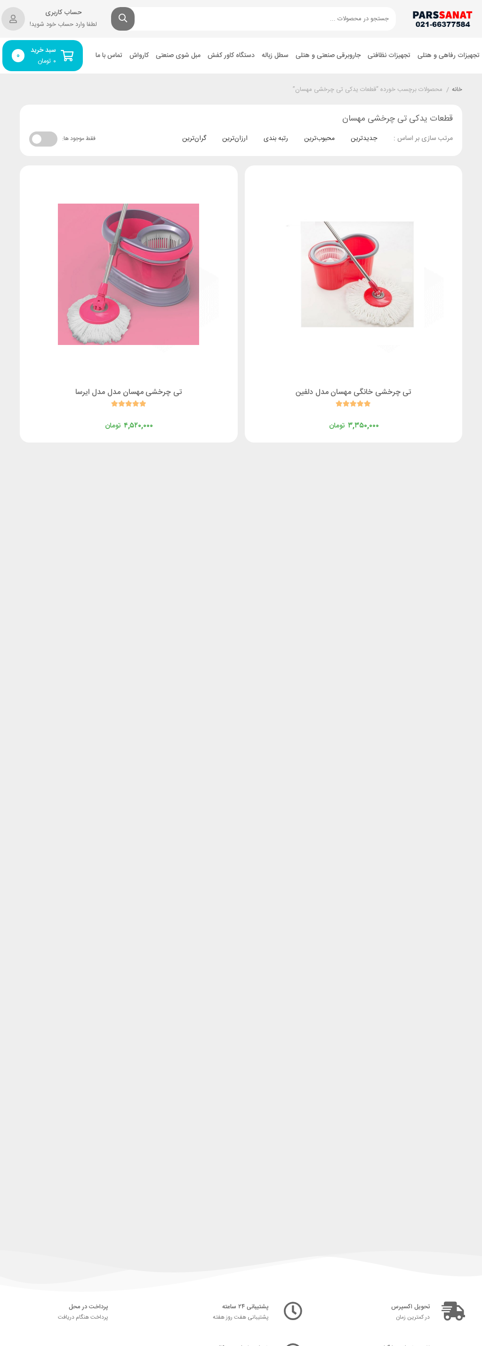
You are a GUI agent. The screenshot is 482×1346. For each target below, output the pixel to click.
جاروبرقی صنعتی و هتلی (328, 56)
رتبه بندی (276, 138)
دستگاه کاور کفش (231, 56)
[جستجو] (123, 19)
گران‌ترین (194, 138)
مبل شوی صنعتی (178, 56)
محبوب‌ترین (319, 138)
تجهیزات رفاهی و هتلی (449, 56)
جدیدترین (364, 138)
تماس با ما (109, 56)
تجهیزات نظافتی (389, 56)
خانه (457, 90)
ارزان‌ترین (235, 138)
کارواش (139, 56)
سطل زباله (275, 56)
